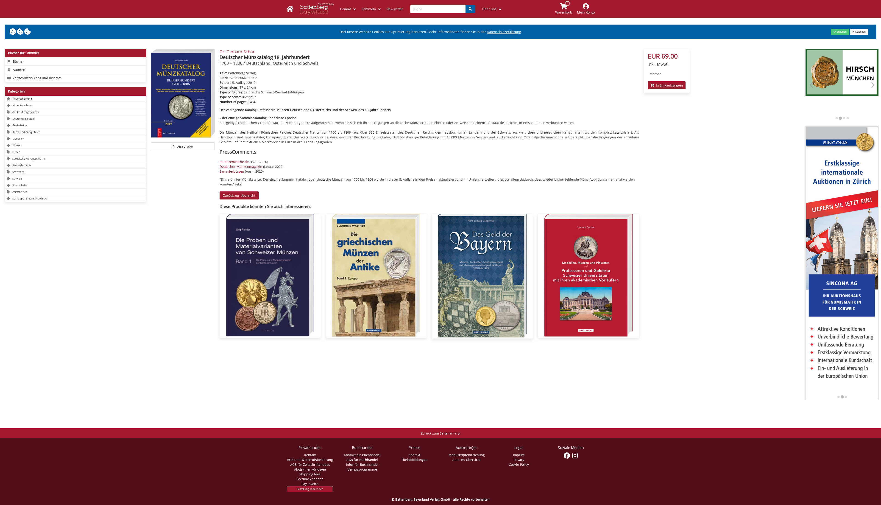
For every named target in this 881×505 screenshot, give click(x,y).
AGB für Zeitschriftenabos (310, 464)
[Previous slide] (812, 85)
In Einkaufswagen (668, 85)
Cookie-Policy (519, 464)
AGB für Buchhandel (362, 459)
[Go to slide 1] (836, 118)
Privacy (518, 459)
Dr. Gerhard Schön (237, 51)
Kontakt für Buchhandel (362, 455)
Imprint (518, 455)
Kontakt (310, 455)
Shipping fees (310, 474)
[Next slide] (873, 85)
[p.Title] (270, 335)
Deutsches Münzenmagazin (241, 166)
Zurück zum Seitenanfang (440, 433)
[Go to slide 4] (847, 118)
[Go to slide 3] (844, 118)
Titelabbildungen (414, 459)
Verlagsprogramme (362, 469)
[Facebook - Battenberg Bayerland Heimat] (567, 455)
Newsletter (394, 9)
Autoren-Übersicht (466, 459)
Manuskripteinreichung (467, 455)
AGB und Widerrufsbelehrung (310, 459)
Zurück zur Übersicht (239, 195)
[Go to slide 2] (840, 118)
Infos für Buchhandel (362, 464)
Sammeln (369, 9)
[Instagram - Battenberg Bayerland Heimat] (575, 455)
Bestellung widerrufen (310, 489)
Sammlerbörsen (232, 171)
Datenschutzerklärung (504, 32)
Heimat (345, 9)
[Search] (470, 9)
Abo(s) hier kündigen (310, 469)
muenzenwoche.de (234, 162)
